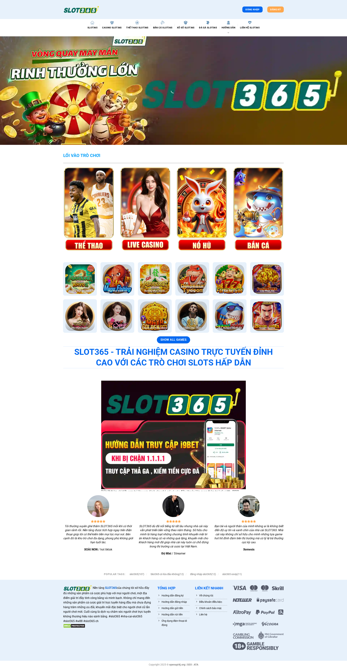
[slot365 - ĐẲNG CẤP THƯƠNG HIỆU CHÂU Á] (81, 9)
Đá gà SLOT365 (208, 27)
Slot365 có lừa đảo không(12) (167, 574)
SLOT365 (92, 27)
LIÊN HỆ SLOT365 (250, 27)
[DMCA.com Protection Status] (74, 625)
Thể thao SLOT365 (137, 27)
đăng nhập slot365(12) (203, 574)
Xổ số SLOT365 (185, 27)
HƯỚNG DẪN (228, 27)
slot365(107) (137, 574)
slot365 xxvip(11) (232, 574)
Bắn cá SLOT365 (162, 27)
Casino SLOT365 (112, 27)
